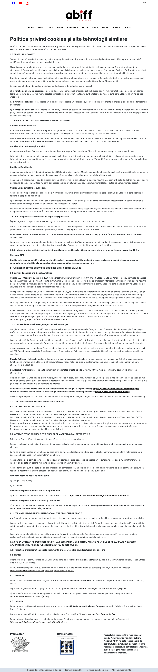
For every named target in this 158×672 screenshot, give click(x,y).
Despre (30, 27)
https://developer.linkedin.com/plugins (97, 614)
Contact (127, 27)
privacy (125, 391)
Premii (60, 27)
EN (144, 2)
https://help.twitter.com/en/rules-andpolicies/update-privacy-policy (42, 570)
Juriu (51, 27)
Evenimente (72, 27)
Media (105, 27)
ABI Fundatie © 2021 (121, 670)
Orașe (85, 27)
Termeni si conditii (73, 670)
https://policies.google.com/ (108, 391)
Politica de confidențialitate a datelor (44, 670)
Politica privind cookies (97, 670)
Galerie (95, 27)
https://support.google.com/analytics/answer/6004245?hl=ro (39, 319)
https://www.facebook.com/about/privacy (29, 596)
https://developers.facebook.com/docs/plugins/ (103, 588)
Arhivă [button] (115, 27)
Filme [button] (40, 27)
